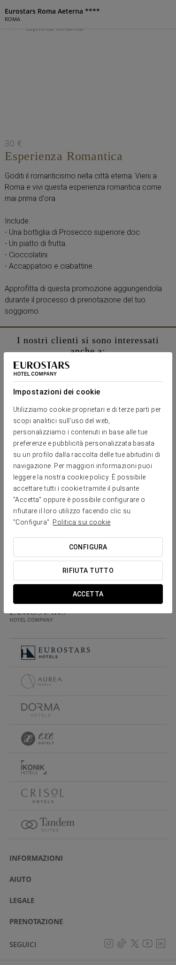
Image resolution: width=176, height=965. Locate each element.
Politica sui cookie (81, 522)
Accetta (88, 594)
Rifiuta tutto (88, 570)
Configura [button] (88, 547)
